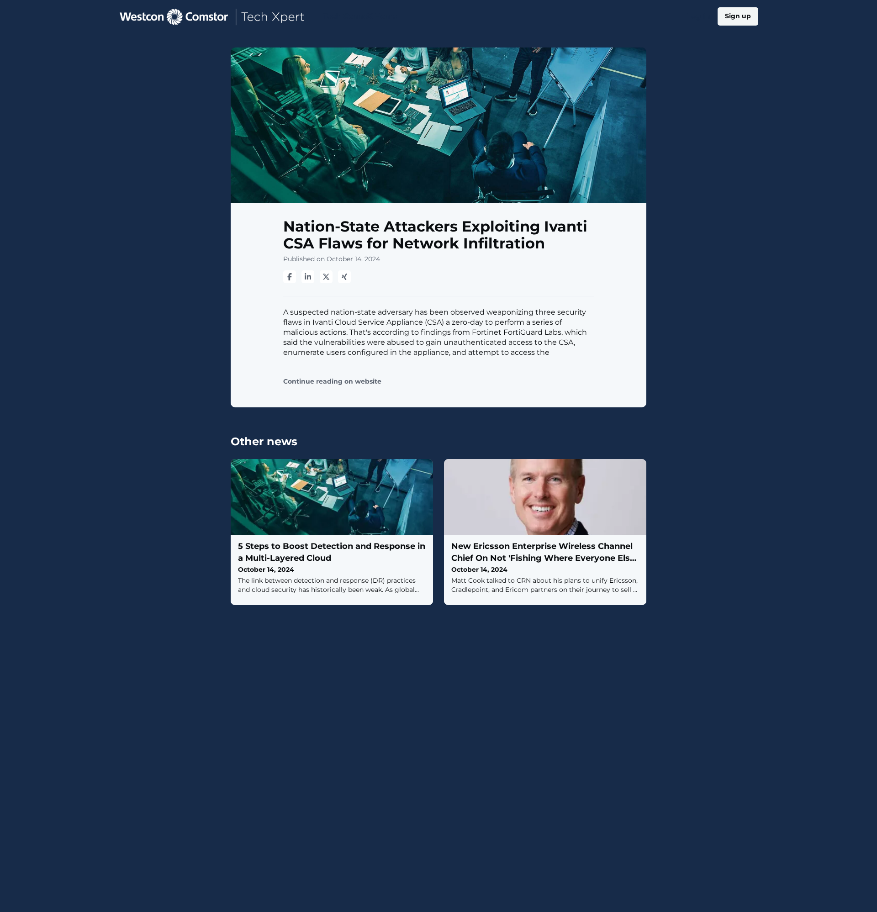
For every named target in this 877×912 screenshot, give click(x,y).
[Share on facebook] (289, 276)
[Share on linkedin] (307, 276)
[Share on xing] (344, 276)
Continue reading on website (332, 381)
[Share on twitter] (326, 276)
